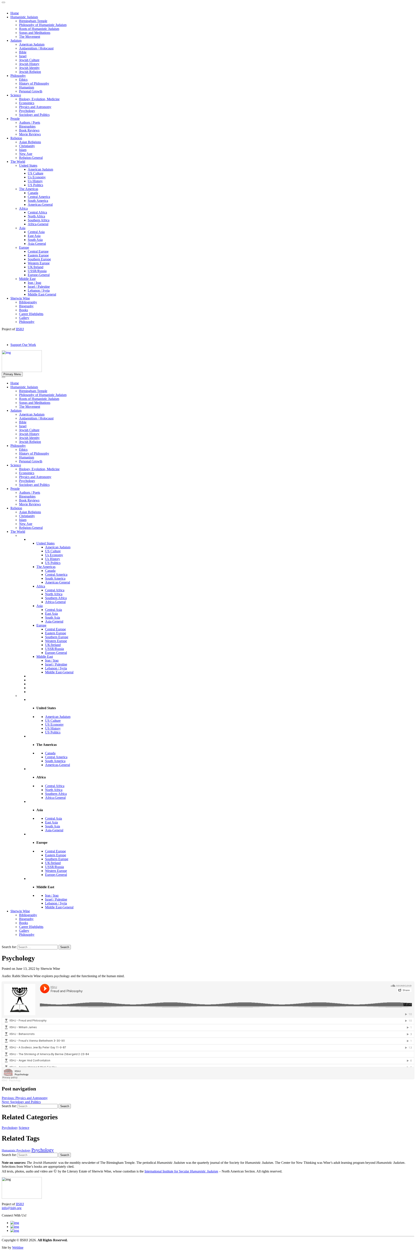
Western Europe (56, 641)
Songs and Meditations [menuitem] (34, 33)
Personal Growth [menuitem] (30, 91)
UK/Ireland (53, 645)
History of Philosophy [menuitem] (34, 83)
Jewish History (29, 434)
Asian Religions (30, 512)
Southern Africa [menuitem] (38, 220)
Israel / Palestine (56, 664)
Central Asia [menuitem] (36, 232)
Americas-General (57, 582)
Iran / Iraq (51, 660)
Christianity (27, 516)
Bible (22, 422)
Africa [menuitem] (23, 208)
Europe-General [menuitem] (39, 275)
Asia (39, 606)
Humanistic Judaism (24, 387)
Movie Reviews (30, 504)
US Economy (54, 724)
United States (45, 543)
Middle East (44, 656)
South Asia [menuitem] (35, 240)
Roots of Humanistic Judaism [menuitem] (39, 29)
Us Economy (54, 555)
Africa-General (55, 602)
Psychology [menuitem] (27, 111)
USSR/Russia (54, 649)
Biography (26, 919)
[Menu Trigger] (3, 2)
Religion (16, 508)
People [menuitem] (15, 118)
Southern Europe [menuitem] (39, 259)
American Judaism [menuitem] (31, 44)
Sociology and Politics (34, 485)
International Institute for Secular (181, 1171)
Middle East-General (59, 672)
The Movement (29, 406)
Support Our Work (23, 345)
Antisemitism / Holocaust (36, 418)
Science (15, 465)
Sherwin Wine (20, 911)
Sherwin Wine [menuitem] (20, 298)
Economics (26, 473)
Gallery (24, 930)
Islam (22, 520)
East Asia (51, 613)
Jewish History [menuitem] (29, 64)
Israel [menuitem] (22, 56)
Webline (17, 1247)
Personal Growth (30, 461)
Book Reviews (29, 500)
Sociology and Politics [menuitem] (34, 115)
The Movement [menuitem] (29, 36)
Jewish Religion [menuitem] (30, 72)
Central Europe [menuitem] (38, 251)
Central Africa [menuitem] (37, 212)
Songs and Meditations (34, 403)
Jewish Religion (30, 442)
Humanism (26, 457)
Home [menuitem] (14, 13)
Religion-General (31, 527)
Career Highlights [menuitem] (31, 314)
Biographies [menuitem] (27, 126)
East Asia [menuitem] (34, 236)
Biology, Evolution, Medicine (39, 469)
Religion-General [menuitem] (31, 158)
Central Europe (55, 629)
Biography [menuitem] (26, 306)
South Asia (52, 617)
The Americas (45, 567)
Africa (40, 586)
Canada (50, 570)
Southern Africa (56, 598)
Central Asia (53, 610)
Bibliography (28, 915)
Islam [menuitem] (22, 150)
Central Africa (54, 590)
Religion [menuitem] (16, 138)
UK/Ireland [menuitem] (35, 267)
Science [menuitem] (15, 95)
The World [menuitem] (17, 161)
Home (14, 383)
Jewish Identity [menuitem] (29, 68)
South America (55, 578)
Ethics (23, 449)
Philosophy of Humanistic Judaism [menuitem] (43, 25)
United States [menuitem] (28, 165)
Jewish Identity (29, 438)
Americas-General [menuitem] (40, 204)
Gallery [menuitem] (24, 318)
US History (53, 728)
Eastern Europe (55, 633)
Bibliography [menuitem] (28, 302)
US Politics (52, 563)
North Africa (53, 594)
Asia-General (54, 621)
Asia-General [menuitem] (37, 243)
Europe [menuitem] (24, 247)
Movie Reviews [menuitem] (30, 134)
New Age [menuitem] (25, 154)
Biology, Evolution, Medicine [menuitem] (39, 99)
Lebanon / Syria (56, 668)
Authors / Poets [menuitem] (29, 122)
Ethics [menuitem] (23, 79)
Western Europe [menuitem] (39, 263)
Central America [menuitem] (39, 197)
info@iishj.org (11, 1208)
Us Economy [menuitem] (37, 177)
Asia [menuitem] (22, 228)
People (15, 488)
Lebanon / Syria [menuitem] (39, 290)
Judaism (15, 410)
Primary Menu (12, 374)
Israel (22, 426)
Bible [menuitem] (22, 52)
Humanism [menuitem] (26, 87)
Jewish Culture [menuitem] (29, 60)
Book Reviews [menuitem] (29, 130)
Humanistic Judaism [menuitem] (24, 17)
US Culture (53, 551)
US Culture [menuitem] (35, 173)
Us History (52, 559)
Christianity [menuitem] (27, 146)
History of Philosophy (34, 453)
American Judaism (31, 414)
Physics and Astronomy (35, 477)
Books (23, 923)
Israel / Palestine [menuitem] (39, 286)
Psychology (27, 481)
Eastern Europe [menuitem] (38, 255)
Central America (56, 574)
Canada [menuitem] (33, 193)
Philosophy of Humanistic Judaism (43, 395)
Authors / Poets (29, 492)
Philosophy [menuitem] (18, 75)
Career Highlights (31, 927)
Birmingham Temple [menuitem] (33, 21)
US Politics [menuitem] (35, 185)
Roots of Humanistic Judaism (39, 399)
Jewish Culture (29, 430)
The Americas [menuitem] (28, 189)
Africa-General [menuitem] (38, 224)
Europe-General (56, 652)
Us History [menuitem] (35, 181)
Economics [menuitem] (26, 103)
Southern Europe (56, 637)
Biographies (27, 496)
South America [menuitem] (38, 200)
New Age (25, 524)
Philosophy (18, 445)
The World (17, 531)
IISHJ (4, 1080)
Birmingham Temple (33, 391)
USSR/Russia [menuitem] (37, 271)
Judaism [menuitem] (15, 40)
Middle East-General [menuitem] (42, 294)
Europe (41, 625)
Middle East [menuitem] (27, 279)
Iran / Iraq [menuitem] (34, 282)
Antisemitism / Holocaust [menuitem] (36, 48)
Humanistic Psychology (16, 1150)
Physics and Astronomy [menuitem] (35, 107)
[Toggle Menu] (3, 377)
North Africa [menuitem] (36, 216)
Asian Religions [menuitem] (30, 142)
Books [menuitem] (23, 310)
